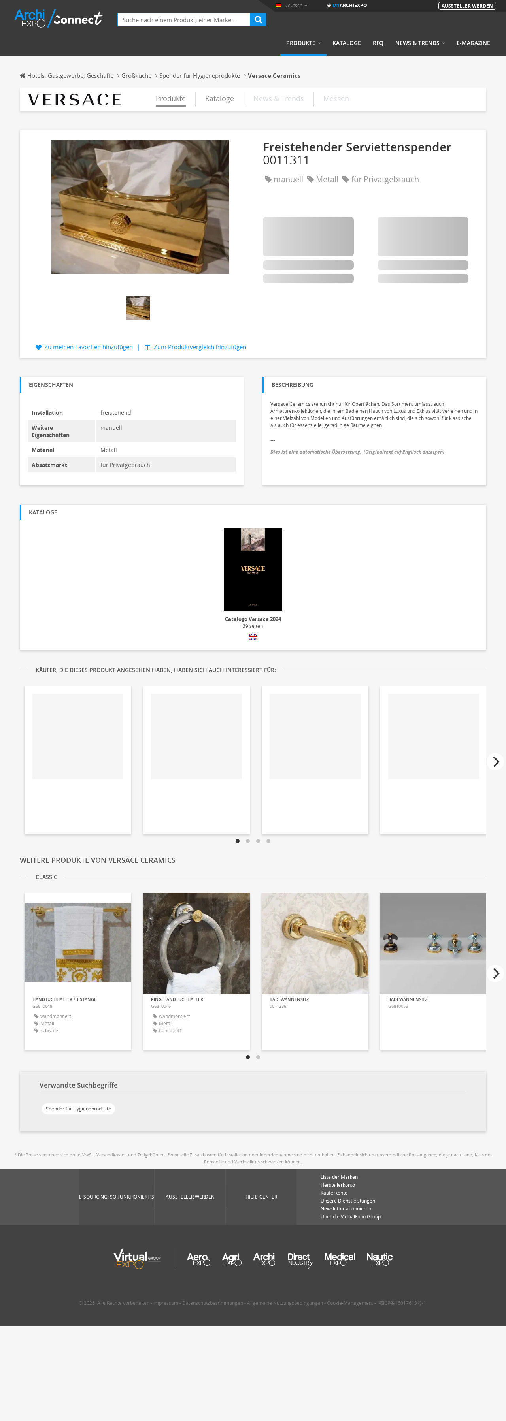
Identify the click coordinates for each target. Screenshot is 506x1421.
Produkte (300, 43)
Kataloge (346, 43)
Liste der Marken (339, 1177)
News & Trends (417, 43)
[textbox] (184, 19)
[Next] (495, 761)
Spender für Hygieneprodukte (78, 1108)
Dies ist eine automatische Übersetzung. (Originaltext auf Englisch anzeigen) (357, 451)
